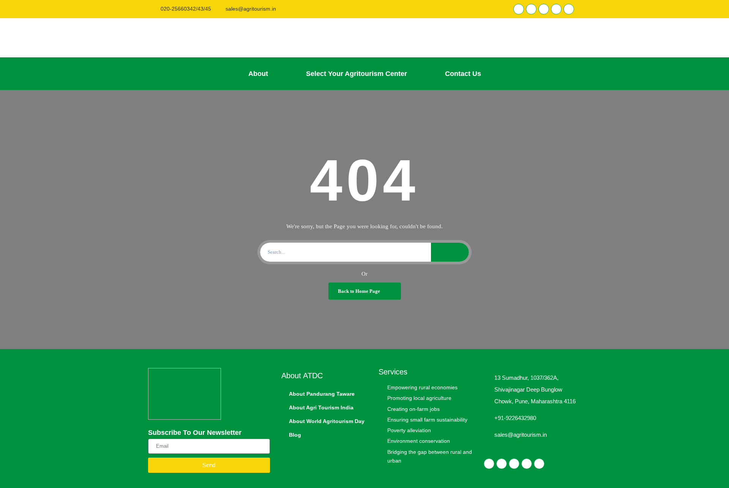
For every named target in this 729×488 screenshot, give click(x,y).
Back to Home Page (359, 291)
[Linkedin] (531, 9)
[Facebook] (518, 9)
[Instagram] (556, 9)
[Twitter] (543, 9)
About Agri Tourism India (321, 407)
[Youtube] (568, 9)
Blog (295, 435)
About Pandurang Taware (322, 394)
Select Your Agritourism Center (356, 73)
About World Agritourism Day (326, 421)
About (258, 73)
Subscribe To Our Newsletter (194, 432)
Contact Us (463, 73)
